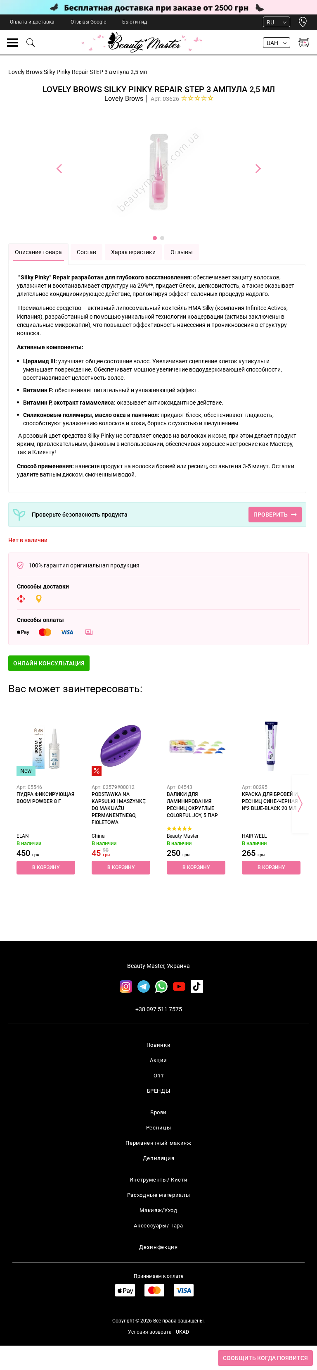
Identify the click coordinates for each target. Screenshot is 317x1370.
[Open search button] (31, 42)
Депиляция (159, 1158)
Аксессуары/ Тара (158, 1225)
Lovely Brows (123, 98)
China (98, 836)
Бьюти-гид (134, 22)
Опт (159, 1075)
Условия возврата (150, 1332)
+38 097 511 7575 (158, 1009)
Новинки (159, 1045)
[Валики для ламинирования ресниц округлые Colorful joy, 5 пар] (196, 746)
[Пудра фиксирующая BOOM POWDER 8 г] (46, 746)
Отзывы (181, 252)
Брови (158, 1112)
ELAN (23, 836)
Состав (86, 252)
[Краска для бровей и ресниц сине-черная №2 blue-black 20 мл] (271, 746)
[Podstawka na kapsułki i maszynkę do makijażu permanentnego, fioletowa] (121, 746)
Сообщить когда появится (265, 1358)
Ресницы (158, 1128)
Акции (158, 1060)
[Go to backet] (303, 43)
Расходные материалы (158, 1195)
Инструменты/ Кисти (159, 1180)
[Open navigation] (12, 42)
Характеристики (133, 252)
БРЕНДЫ (158, 1091)
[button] (49, 663)
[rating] (197, 98)
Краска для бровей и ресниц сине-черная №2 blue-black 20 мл (270, 801)
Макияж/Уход (158, 1210)
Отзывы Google (88, 22)
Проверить (270, 514)
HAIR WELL (254, 836)
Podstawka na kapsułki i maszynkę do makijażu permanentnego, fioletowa (119, 808)
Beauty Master (183, 836)
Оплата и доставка (32, 22)
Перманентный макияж (158, 1143)
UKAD (182, 1332)
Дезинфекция (158, 1247)
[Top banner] (158, 7)
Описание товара (38, 252)
